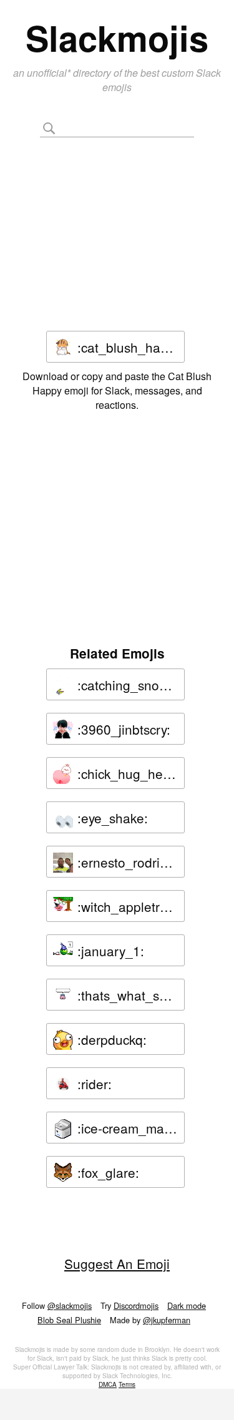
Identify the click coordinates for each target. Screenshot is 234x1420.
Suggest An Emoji (117, 1263)
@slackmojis (69, 1305)
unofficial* (50, 73)
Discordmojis (136, 1305)
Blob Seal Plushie (69, 1320)
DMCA (108, 1384)
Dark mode (186, 1305)
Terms (127, 1384)
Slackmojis (117, 37)
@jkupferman (166, 1320)
